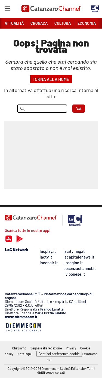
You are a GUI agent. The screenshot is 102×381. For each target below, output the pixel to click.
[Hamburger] (7, 9)
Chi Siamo (19, 348)
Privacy (71, 348)
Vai (78, 108)
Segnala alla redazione (46, 348)
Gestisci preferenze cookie (59, 354)
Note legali (24, 354)
